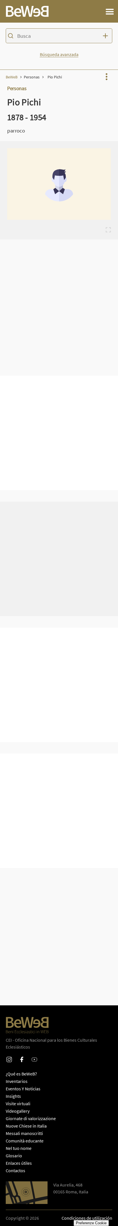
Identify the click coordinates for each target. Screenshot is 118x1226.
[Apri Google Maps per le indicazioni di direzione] (27, 1192)
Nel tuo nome (19, 1148)
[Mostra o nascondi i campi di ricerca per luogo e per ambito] (106, 35)
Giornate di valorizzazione (31, 1118)
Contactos (15, 1170)
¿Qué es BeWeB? (21, 1074)
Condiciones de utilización (87, 1218)
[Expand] (108, 230)
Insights (13, 1096)
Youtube (34, 1055)
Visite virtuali (18, 1103)
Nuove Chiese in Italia (26, 1126)
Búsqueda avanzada (59, 54)
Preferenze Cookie (91, 1223)
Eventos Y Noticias (23, 1088)
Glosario (14, 1155)
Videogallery (18, 1111)
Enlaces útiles (19, 1163)
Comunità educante (25, 1141)
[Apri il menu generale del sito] (110, 11)
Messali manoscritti (24, 1133)
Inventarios (16, 1081)
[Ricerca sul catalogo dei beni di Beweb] (59, 36)
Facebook (21, 1055)
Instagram (9, 1055)
